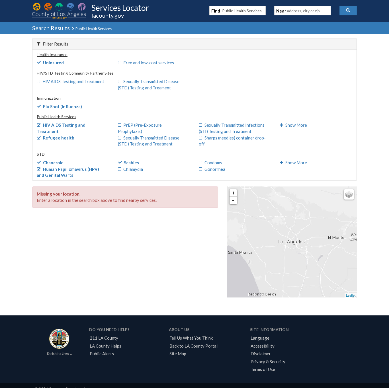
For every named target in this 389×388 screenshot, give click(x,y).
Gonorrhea (214, 169)
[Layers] (349, 194)
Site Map (177, 353)
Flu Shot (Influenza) (62, 106)
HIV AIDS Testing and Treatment (73, 81)
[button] (348, 10)
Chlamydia (133, 169)
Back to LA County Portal (193, 345)
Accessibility (263, 345)
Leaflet (350, 295)
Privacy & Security (268, 361)
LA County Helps (105, 345)
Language (260, 337)
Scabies (131, 162)
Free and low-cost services (148, 62)
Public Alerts (102, 353)
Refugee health (58, 137)
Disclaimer (261, 353)
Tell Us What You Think (191, 337)
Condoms (213, 162)
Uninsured (53, 62)
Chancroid (53, 162)
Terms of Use (263, 369)
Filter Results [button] (55, 43)
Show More (296, 125)
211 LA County (104, 337)
